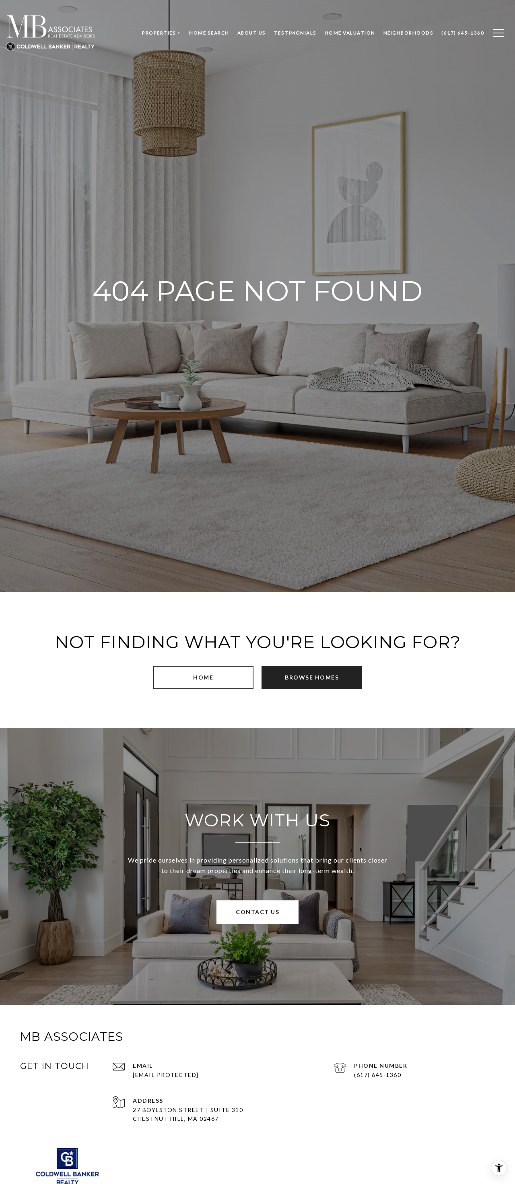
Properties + (161, 32)
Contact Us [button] (257, 911)
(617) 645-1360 (377, 1074)
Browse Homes (312, 677)
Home (203, 677)
